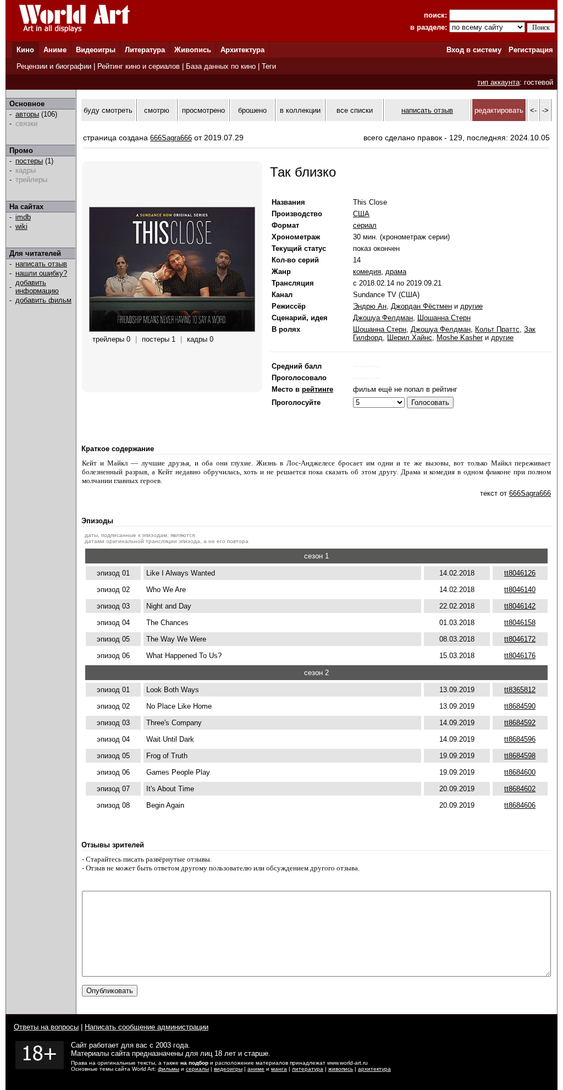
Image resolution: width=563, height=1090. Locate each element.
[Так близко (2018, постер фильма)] (172, 329)
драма (395, 271)
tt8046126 (520, 573)
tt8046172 (520, 639)
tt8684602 (520, 789)
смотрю (156, 110)
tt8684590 (520, 706)
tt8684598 (520, 756)
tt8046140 (520, 589)
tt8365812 (520, 690)
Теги (269, 66)
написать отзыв (41, 264)
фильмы (168, 1069)
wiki (21, 226)
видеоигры (228, 1069)
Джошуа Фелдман (383, 318)
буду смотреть (108, 110)
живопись (340, 1069)
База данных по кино (221, 66)
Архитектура (242, 50)
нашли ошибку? (41, 273)
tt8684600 (520, 772)
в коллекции (300, 110)
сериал (365, 225)
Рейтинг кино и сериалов (138, 66)
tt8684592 (520, 723)
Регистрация (531, 50)
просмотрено (203, 110)
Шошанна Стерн (444, 318)
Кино (25, 50)
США (361, 214)
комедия (367, 271)
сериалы (197, 1069)
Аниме (55, 50)
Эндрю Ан (370, 306)
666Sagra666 (171, 138)
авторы (27, 114)
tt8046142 (520, 606)
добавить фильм (43, 300)
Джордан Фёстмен (421, 306)
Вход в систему (473, 50)
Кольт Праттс (497, 329)
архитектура (374, 1069)
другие (471, 306)
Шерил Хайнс (409, 337)
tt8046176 (520, 655)
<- (533, 110)
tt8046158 (520, 622)
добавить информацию (37, 286)
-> (545, 110)
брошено (252, 110)
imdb (23, 217)
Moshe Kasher (460, 337)
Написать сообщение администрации (146, 1027)
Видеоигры (95, 50)
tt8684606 (520, 805)
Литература (145, 50)
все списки (354, 110)
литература (307, 1069)
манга (279, 1069)
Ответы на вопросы (46, 1027)
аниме (255, 1069)
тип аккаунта (498, 82)
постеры (29, 161)
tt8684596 (520, 739)
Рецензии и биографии (53, 66)
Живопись (192, 50)
